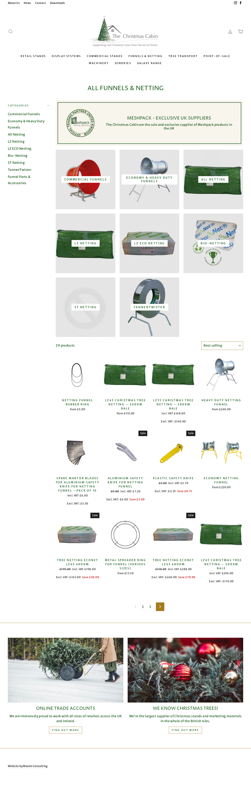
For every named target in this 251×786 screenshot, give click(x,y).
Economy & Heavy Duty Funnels (26, 124)
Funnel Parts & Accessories (19, 180)
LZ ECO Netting (20, 148)
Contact (40, 3)
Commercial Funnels (24, 114)
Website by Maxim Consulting (28, 766)
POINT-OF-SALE (217, 56)
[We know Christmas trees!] (185, 670)
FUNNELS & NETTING (145, 56)
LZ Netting (16, 141)
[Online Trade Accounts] (65, 670)
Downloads (57, 3)
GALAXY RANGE (149, 63)
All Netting (16, 134)
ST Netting (16, 163)
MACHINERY (99, 63)
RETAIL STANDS (33, 56)
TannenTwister (19, 170)
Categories (18, 105)
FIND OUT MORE (185, 730)
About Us (14, 3)
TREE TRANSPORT (183, 56)
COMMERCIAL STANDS (105, 56)
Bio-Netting (17, 156)
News (27, 3)
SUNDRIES (123, 63)
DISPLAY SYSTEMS (66, 56)
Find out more (65, 730)
